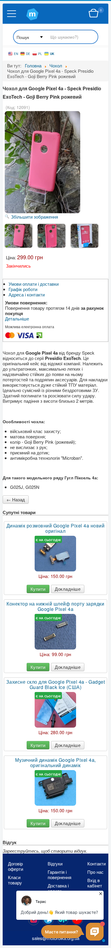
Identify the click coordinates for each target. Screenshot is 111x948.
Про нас (95, 872)
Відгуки (55, 863)
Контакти (96, 863)
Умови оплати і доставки (34, 284)
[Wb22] (93, 13)
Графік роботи (23, 289)
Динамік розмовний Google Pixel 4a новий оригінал (56, 528)
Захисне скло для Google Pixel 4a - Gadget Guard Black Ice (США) (55, 684)
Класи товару (15, 880)
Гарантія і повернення (58, 874)
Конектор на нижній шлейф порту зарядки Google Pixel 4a (55, 606)
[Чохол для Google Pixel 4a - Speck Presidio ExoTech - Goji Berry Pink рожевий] (18, 235)
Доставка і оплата (58, 888)
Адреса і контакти (27, 294)
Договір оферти (15, 866)
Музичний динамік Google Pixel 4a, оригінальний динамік (55, 762)
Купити (38, 589)
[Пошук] (55, 37)
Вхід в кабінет (94, 883)
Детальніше (17, 318)
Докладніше (68, 589)
